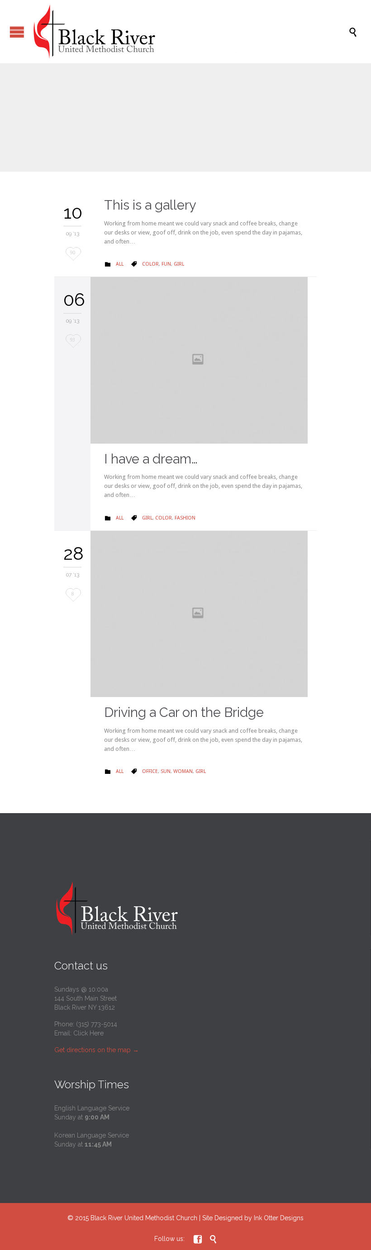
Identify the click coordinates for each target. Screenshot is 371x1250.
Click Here (88, 1033)
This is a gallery (150, 205)
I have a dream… (151, 459)
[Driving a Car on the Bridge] (203, 614)
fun (166, 264)
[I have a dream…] (203, 360)
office (150, 771)
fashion (185, 518)
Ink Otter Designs (279, 1218)
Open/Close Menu (17, 32)
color (150, 264)
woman (183, 771)
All (120, 264)
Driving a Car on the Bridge (184, 712)
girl (179, 264)
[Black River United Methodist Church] (190, 31)
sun (166, 771)
